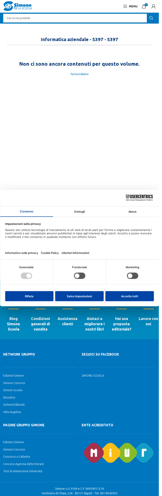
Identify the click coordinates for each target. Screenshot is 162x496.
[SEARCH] (151, 18)
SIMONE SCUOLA (93, 375)
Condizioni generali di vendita (40, 323)
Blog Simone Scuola (13, 323)
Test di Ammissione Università (22, 471)
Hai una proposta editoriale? (121, 323)
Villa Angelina (12, 412)
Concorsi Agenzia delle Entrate (23, 464)
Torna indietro (79, 74)
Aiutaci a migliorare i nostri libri (94, 323)
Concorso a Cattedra (16, 456)
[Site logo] (17, 6)
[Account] (153, 6)
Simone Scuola (12, 390)
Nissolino (9, 397)
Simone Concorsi (14, 383)
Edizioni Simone (13, 375)
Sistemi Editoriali (14, 404)
